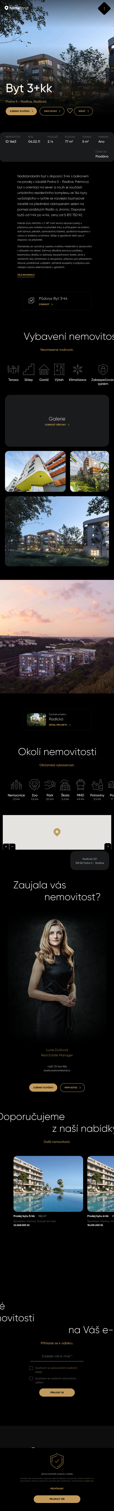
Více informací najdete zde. (83, 1481)
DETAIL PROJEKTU (32, 711)
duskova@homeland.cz (57, 1070)
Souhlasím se (56, 1370)
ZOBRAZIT (28, 294)
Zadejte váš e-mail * (57, 1356)
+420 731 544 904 (57, 1066)
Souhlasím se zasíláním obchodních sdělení (55, 1380)
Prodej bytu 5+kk (23, 1157)
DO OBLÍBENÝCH (70, 111)
